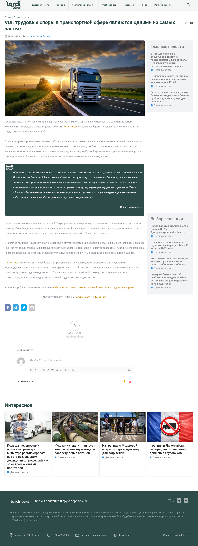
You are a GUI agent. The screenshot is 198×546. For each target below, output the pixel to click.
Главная (8, 17)
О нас (144, 5)
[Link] (65, 370)
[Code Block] (61, 370)
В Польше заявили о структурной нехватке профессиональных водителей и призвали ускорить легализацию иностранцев (169, 60)
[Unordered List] (52, 370)
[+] (73, 370)
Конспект (60, 5)
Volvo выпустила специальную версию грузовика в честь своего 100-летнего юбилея (169, 261)
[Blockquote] (57, 370)
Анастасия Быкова (40, 36)
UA (191, 23)
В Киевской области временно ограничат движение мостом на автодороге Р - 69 (169, 79)
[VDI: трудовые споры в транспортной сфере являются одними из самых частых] (8, 307)
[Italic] (35, 370)
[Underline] (39, 370)
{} (69, 370)
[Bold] (31, 370)
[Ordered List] (48, 370)
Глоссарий (130, 5)
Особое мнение (110, 5)
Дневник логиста (40, 5)
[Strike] (44, 370)
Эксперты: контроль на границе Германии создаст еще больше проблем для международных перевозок (170, 97)
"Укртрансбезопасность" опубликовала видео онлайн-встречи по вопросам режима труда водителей (169, 279)
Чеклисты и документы (83, 5)
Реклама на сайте (163, 5)
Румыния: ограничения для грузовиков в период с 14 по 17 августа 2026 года (169, 245)
